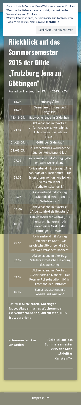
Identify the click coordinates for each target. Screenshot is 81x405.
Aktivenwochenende (24, 313)
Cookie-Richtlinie (47, 22)
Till (66, 91)
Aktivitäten (30, 304)
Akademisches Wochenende (40, 308)
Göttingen (49, 304)
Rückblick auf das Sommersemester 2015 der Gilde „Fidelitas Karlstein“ (59, 349)
